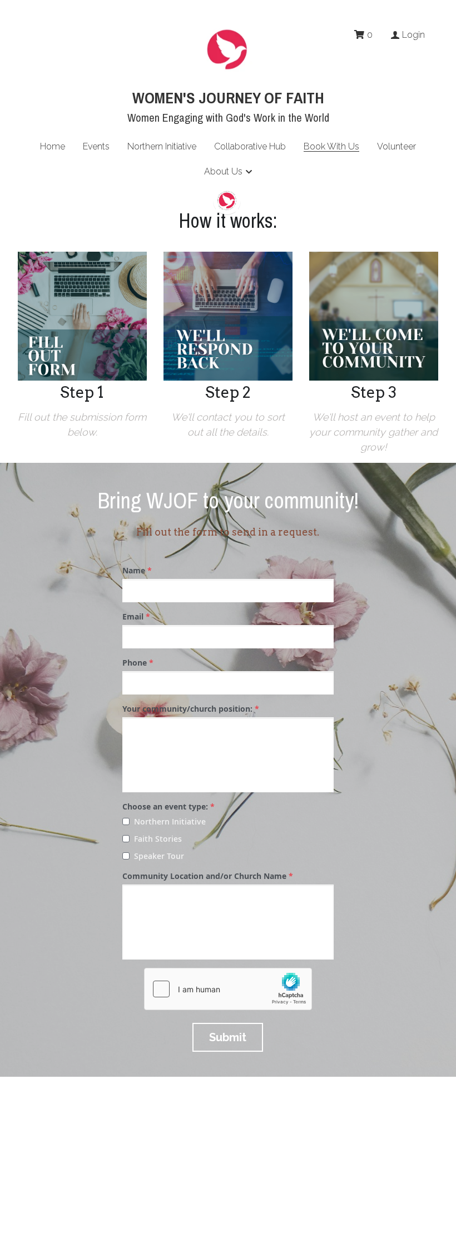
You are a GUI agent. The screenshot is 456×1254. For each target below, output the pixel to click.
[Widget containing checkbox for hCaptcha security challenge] (228, 989)
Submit (227, 1037)
